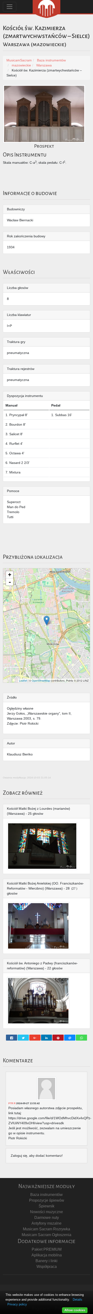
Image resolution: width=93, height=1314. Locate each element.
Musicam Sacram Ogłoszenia (46, 1235)
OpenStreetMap (41, 680)
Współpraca (46, 1267)
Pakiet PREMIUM (47, 1249)
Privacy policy (17, 1304)
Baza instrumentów (46, 1195)
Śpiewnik (46, 1206)
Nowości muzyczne (46, 1212)
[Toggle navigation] (9, 6)
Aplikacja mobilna (46, 1255)
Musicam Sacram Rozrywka (46, 1229)
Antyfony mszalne (46, 1223)
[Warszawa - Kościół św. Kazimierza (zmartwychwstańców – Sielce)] (47, 620)
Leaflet (23, 680)
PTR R (12, 1103)
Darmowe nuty (46, 1218)
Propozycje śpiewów (46, 1200)
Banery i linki (46, 1261)
